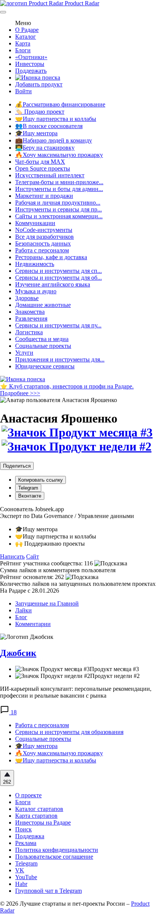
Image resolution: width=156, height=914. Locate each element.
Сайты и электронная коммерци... (59, 216)
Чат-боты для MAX (40, 161)
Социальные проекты (43, 346)
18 (13, 712)
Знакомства (30, 311)
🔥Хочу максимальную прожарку (59, 155)
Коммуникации (35, 223)
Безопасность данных (43, 243)
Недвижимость (34, 264)
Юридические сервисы (45, 366)
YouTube (26, 877)
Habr (21, 884)
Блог (21, 617)
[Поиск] (37, 77)
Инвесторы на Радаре (43, 822)
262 (7, 782)
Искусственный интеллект (49, 175)
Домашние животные (43, 305)
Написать (12, 556)
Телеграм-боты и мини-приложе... (59, 182)
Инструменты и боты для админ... (59, 189)
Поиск (23, 829)
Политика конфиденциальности (56, 850)
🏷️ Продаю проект (39, 111)
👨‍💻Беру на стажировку (45, 147)
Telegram (28, 488)
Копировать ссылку (40, 480)
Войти (23, 91)
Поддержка (29, 836)
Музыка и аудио (35, 291)
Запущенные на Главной (47, 603)
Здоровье (27, 298)
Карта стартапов (36, 815)
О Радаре (27, 30)
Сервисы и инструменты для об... (58, 277)
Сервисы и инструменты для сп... (58, 271)
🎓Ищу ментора (36, 133)
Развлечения (31, 318)
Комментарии (33, 624)
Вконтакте (29, 496)
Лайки (23, 610)
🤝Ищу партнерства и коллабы (55, 119)
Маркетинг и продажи (44, 196)
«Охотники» (31, 57)
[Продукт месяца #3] (76, 432)
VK (19, 870)
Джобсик (18, 653)
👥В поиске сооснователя (49, 126)
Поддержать (31, 70)
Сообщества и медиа (42, 339)
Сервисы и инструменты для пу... (58, 325)
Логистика (29, 332)
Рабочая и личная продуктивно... (57, 202)
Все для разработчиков (44, 236)
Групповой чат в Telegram (48, 890)
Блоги (23, 50)
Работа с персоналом (42, 250)
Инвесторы (29, 64)
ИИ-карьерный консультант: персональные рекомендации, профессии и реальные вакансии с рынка (75, 692)
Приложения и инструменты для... (60, 359)
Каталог (25, 36)
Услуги (24, 352)
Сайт (32, 556)
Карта (22, 43)
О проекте (28, 795)
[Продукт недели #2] (75, 446)
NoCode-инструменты (43, 230)
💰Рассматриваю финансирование (60, 104)
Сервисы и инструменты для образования (69, 732)
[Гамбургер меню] (3, 12)
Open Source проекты (42, 168)
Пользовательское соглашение (54, 856)
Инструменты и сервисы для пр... (58, 209)
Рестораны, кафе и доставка (51, 257)
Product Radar (81, 3)
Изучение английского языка (52, 284)
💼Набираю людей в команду (53, 140)
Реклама (25, 843)
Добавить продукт (38, 84)
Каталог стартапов (39, 809)
